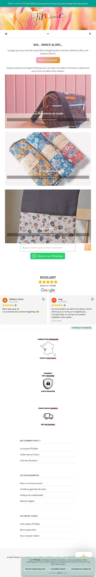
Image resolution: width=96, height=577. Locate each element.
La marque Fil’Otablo (29, 448)
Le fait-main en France (29, 454)
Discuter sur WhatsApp (50, 256)
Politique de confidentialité (31, 495)
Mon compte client (28, 529)
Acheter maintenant (48, 119)
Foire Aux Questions (28, 460)
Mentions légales (27, 501)
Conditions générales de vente (33, 489)
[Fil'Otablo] (48, 17)
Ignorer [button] (85, 3)
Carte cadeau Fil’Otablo (30, 524)
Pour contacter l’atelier (29, 535)
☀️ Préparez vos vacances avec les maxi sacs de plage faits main (54, 3)
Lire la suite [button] (56, 321)
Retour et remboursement (31, 483)
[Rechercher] (87, 247)
